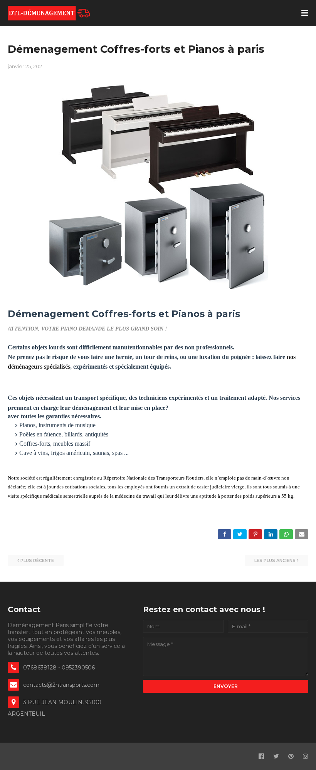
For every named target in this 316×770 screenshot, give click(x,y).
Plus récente (37, 560)
